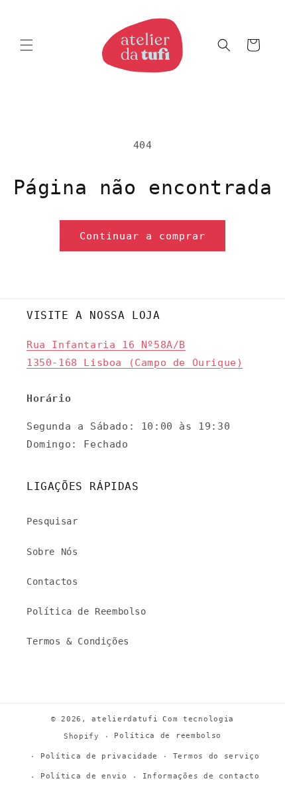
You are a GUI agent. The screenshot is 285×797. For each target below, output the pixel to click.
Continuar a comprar (142, 236)
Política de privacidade (99, 756)
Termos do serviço (216, 756)
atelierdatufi (124, 719)
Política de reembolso (167, 735)
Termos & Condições (78, 641)
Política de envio (83, 776)
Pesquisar (52, 521)
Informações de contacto (201, 776)
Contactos (52, 581)
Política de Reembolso (86, 611)
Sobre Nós (52, 551)
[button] (26, 45)
